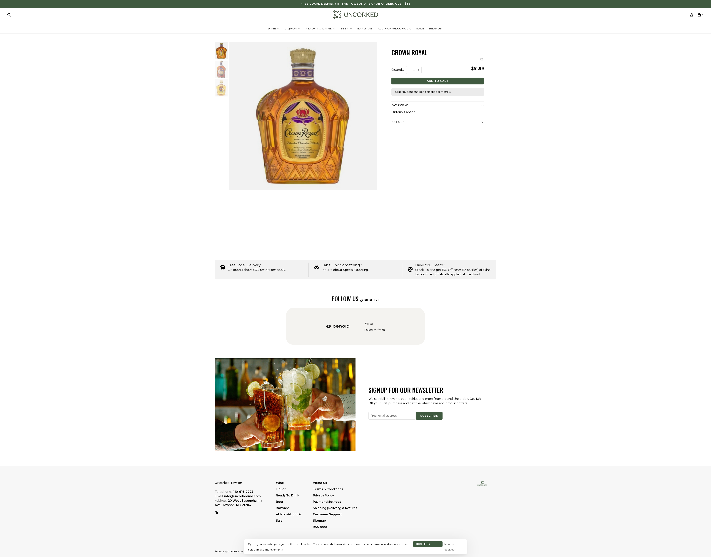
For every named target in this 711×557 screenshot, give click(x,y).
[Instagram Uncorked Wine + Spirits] (216, 513)
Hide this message (423, 545)
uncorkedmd (369, 300)
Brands (435, 28)
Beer (345, 28)
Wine (272, 28)
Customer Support (327, 514)
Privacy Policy (323, 495)
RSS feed (320, 527)
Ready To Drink (319, 28)
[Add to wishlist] (481, 60)
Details (397, 122)
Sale (420, 28)
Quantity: (398, 69)
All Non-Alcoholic (395, 28)
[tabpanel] (303, 116)
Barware (365, 28)
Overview (399, 105)
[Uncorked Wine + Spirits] (482, 483)
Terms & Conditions (328, 489)
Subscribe (429, 415)
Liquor (291, 28)
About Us (320, 483)
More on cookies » (450, 547)
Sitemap (319, 520)
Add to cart (437, 81)
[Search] (9, 15)
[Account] (692, 15)
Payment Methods (327, 501)
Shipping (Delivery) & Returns (335, 508)
